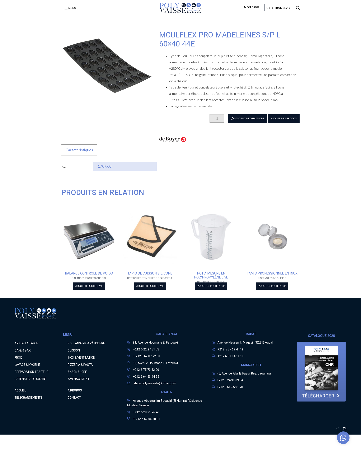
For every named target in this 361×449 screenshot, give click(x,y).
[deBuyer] (173, 142)
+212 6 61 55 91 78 (230, 387)
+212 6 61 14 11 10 (230, 356)
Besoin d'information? (249, 118)
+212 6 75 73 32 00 (146, 370)
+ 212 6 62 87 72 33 (146, 356)
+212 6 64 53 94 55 (146, 376)
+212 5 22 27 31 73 (145, 349)
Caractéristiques (79, 150)
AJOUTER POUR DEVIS (283, 118)
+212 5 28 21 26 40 (145, 412)
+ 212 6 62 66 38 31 (146, 419)
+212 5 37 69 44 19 (230, 349)
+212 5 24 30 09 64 (230, 380)
